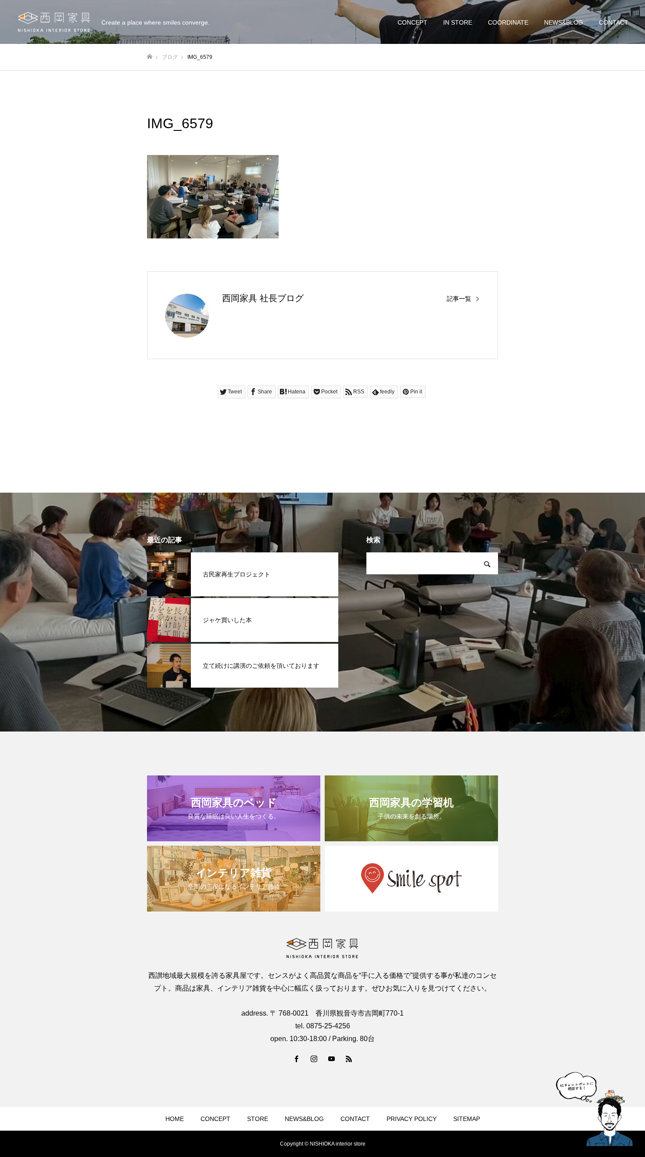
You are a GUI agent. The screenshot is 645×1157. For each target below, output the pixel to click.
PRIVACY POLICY (412, 1118)
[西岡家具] (54, 22)
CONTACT (613, 22)
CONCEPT (412, 22)
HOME (174, 1118)
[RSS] (348, 1058)
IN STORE (457, 22)
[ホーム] (149, 57)
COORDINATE (508, 22)
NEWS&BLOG (563, 22)
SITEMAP (466, 1118)
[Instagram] (313, 1058)
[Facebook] (296, 1058)
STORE (257, 1118)
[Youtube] (331, 1058)
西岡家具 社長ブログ (263, 298)
